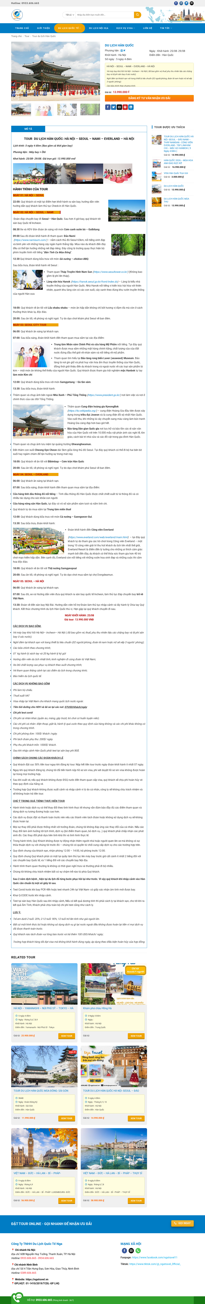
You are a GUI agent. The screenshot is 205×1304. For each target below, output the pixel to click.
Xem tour (66, 1036)
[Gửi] (137, 15)
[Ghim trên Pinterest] (125, 107)
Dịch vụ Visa (124, 28)
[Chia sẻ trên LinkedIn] (131, 107)
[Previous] (17, 68)
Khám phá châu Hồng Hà (97, 1008)
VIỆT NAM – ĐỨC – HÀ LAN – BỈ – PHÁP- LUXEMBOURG (37, 1173)
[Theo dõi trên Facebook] (176, 3)
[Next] (94, 68)
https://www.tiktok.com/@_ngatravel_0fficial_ (155, 1264)
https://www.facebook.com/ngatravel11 (154, 1257)
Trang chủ (22, 28)
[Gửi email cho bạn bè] (119, 107)
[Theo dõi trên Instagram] (181, 3)
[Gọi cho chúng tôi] (138, 1250)
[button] (15, 97)
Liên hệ (147, 28)
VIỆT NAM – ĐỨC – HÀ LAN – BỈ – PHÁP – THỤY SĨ (112, 1173)
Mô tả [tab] (28, 128)
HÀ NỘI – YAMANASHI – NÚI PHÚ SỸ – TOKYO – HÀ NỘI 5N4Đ (43, 1008)
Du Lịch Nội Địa (99, 28)
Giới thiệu (43, 28)
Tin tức (165, 28)
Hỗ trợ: (50, 1300)
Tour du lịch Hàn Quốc (44, 36)
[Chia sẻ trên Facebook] (108, 107)
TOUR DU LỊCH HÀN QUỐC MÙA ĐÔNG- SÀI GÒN (41, 1090)
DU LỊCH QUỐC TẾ (68, 28)
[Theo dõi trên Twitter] (186, 3)
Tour (27, 36)
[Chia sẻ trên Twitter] (113, 107)
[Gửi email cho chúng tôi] (192, 3)
